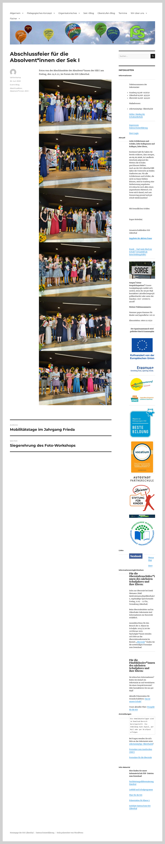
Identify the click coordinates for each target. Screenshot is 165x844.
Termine (123, 13)
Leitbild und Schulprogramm (141, 790)
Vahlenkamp (15, 77)
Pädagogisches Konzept (39, 13)
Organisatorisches (67, 13)
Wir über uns (137, 13)
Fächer (13, 18)
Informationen (125, 75)
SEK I (27, 91)
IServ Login (134, 133)
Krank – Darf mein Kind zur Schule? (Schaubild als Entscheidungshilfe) (140, 252)
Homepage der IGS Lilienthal (22, 833)
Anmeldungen (125, 714)
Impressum (134, 125)
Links (121, 550)
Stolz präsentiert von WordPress (70, 833)
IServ (150, 566)
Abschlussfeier (16, 88)
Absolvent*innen (17, 91)
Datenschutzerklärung (138, 128)
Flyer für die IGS (135, 795)
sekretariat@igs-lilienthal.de (141, 744)
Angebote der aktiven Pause (140, 238)
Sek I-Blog (88, 13)
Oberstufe (141, 642)
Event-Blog (14, 85)
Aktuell (122, 138)
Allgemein (15, 13)
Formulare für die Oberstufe (140, 757)
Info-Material (124, 767)
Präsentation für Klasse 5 (139, 800)
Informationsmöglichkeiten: (131, 570)
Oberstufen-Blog (106, 13)
